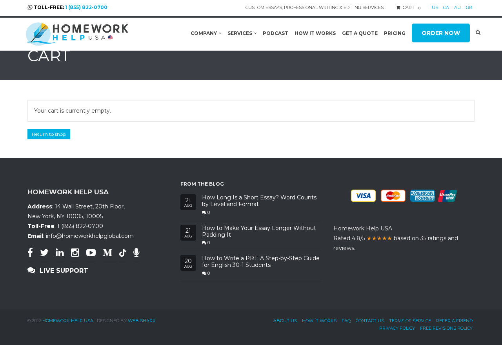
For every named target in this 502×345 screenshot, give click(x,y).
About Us (285, 320)
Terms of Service (410, 320)
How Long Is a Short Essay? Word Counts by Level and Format (259, 201)
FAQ (346, 320)
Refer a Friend (454, 320)
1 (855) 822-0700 (86, 7)
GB (469, 7)
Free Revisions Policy (446, 328)
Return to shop (49, 134)
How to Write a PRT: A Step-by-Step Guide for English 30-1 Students (261, 261)
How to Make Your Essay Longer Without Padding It (259, 231)
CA (446, 7)
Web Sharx (141, 320)
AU (457, 7)
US (435, 7)
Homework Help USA (67, 320)
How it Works (319, 320)
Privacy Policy (397, 328)
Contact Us (370, 320)
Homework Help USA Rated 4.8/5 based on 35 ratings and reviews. (395, 238)
